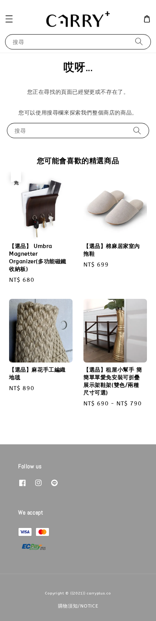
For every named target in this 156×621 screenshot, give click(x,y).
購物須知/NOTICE (78, 606)
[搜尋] (139, 42)
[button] (9, 19)
